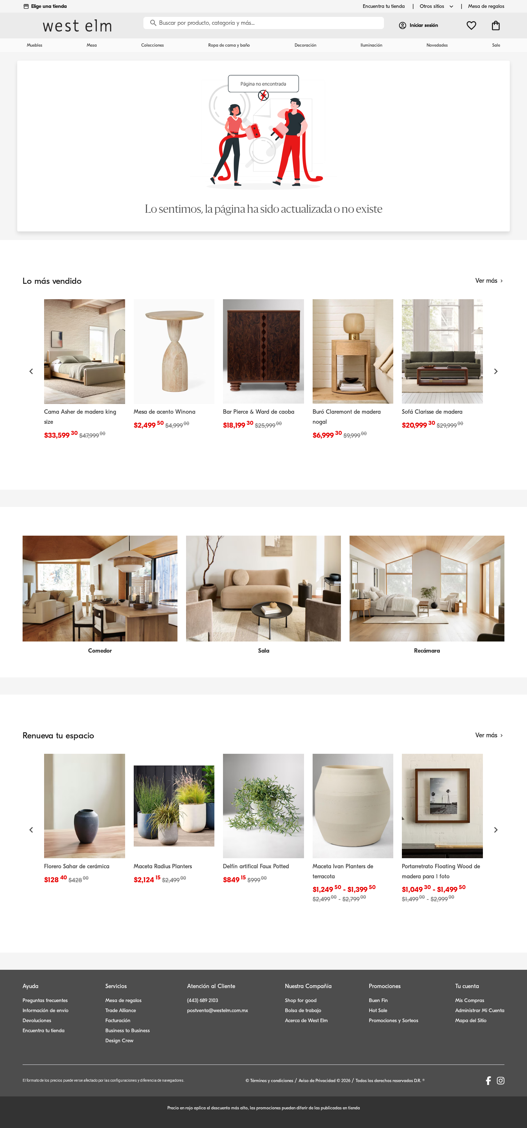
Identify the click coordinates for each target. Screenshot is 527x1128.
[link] (84, 371)
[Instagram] (500, 1080)
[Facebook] (488, 1080)
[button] (31, 371)
